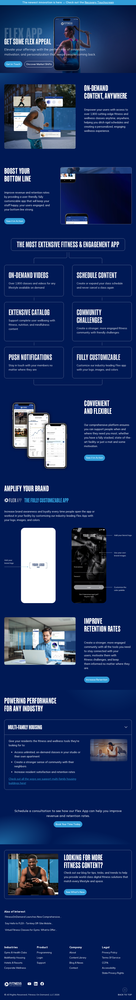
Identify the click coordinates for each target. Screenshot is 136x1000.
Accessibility (109, 967)
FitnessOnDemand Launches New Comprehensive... (33, 916)
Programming (44, 952)
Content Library (77, 957)
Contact (73, 967)
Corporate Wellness (15, 967)
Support (41, 962)
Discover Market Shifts (39, 64)
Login (40, 957)
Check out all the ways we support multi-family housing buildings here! (42, 781)
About (72, 952)
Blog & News (76, 962)
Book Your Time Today (68, 824)
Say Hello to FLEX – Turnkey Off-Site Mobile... (29, 923)
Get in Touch (13, 64)
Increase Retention (96, 679)
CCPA (105, 962)
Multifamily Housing (14, 957)
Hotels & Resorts (13, 962)
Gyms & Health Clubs (15, 952)
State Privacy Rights (113, 973)
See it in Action (14, 221)
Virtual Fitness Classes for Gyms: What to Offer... (31, 929)
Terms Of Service (111, 957)
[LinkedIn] (36, 984)
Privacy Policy (109, 952)
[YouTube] (29, 984)
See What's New (75, 892)
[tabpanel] (68, 762)
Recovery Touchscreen (99, 2)
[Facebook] (42, 984)
